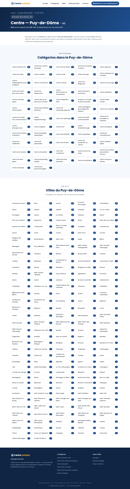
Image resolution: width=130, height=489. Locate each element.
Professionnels (74, 3)
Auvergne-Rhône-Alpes (25, 13)
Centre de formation (64, 467)
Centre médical (62, 473)
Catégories (55, 3)
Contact (85, 3)
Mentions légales (98, 461)
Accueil (45, 3)
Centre (22, 3)
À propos (96, 458)
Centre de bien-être (64, 458)
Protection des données (71, 483)
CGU (51, 483)
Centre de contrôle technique (67, 461)
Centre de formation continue (67, 470)
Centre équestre (62, 464)
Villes (64, 3)
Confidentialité (58, 483)
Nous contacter (98, 464)
